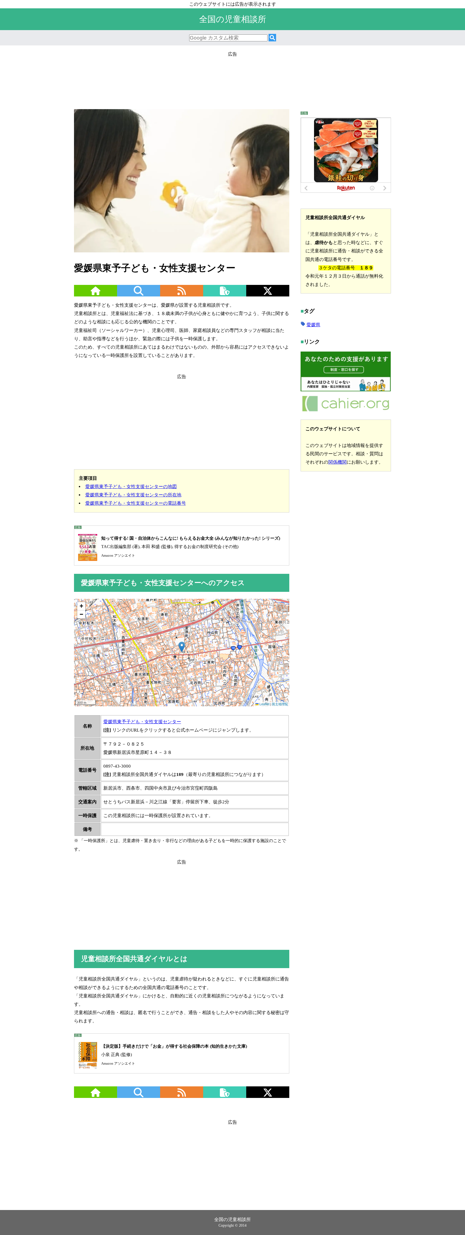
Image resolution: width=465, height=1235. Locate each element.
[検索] (272, 38)
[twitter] (268, 294)
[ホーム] (95, 294)
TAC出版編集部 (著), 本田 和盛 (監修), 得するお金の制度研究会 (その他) (190, 546)
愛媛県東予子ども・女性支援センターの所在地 (133, 494)
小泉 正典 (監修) (174, 1054)
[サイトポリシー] (225, 294)
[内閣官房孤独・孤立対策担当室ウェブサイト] (346, 389)
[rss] (181, 294)
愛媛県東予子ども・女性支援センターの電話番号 (135, 503)
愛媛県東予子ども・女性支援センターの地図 (131, 486)
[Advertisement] (232, 82)
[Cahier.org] (346, 410)
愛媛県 (313, 324)
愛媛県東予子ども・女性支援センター (142, 721)
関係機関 (337, 461)
